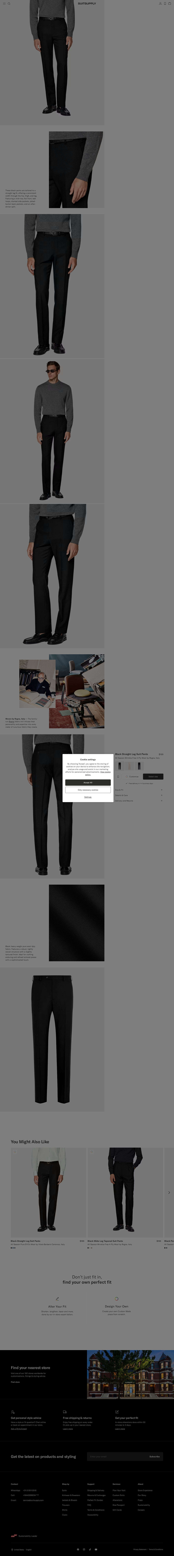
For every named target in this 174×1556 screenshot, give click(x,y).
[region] (88, 778)
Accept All (88, 782)
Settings (87, 797)
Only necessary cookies (88, 790)
